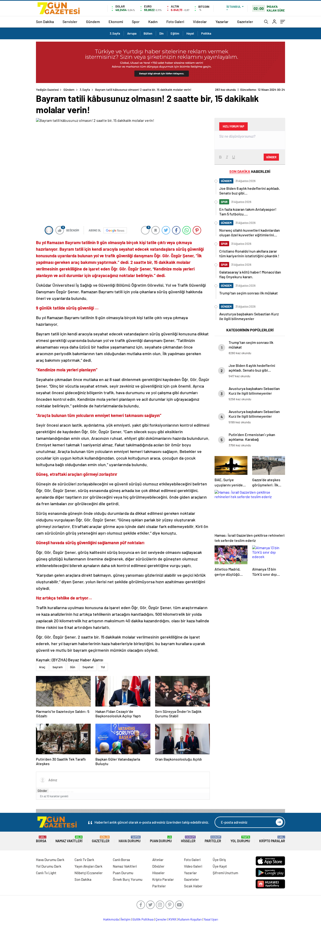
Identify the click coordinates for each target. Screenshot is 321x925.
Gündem (93, 21)
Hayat (190, 33)
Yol (103, 667)
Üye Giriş (219, 860)
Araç (42, 667)
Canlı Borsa (121, 860)
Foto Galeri (175, 21)
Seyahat (88, 667)
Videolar (200, 21)
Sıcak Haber (193, 886)
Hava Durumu (130, 839)
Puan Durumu (161, 839)
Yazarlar (221, 21)
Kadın (153, 21)
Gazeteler (245, 21)
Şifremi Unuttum (225, 873)
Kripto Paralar (272, 839)
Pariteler (213, 839)
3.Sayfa (115, 33)
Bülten (148, 33)
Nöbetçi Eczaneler (88, 873)
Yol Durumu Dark (48, 866)
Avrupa (132, 33)
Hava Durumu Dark (50, 860)
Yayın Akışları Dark (88, 866)
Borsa (41, 839)
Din (161, 33)
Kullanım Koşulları (190, 919)
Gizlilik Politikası (143, 919)
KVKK (172, 919)
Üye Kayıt (220, 866)
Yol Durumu (240, 839)
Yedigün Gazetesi (47, 89)
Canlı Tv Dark (84, 860)
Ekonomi (116, 21)
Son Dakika (45, 21)
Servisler (70, 21)
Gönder (42, 791)
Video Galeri (193, 866)
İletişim (125, 919)
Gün (72, 667)
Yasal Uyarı (211, 919)
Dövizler (158, 866)
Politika (206, 33)
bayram (58, 667)
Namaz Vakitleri (68, 839)
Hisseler (188, 839)
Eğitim (175, 33)
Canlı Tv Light (46, 873)
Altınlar (158, 860)
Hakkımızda (111, 919)
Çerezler (161, 919)
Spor (136, 21)
